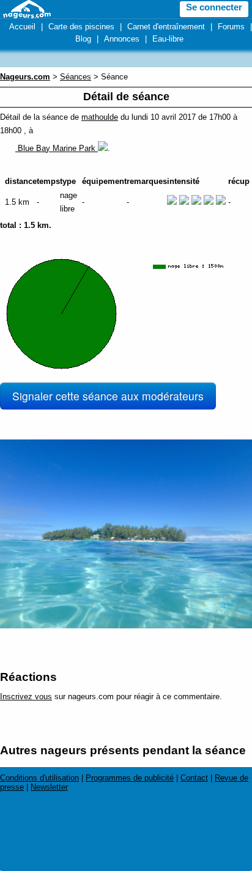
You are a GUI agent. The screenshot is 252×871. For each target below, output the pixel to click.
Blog (83, 38)
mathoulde (99, 117)
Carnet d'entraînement (166, 26)
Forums (231, 26)
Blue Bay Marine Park (56, 148)
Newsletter (49, 787)
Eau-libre (167, 38)
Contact (194, 777)
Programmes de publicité (130, 777)
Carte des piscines (81, 26)
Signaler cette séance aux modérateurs (108, 395)
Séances (75, 76)
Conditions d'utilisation (39, 777)
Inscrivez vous (26, 696)
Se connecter (214, 7)
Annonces (121, 38)
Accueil (22, 26)
